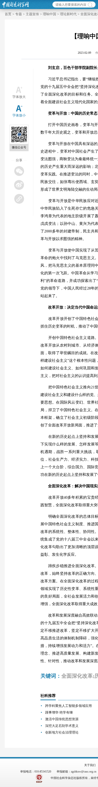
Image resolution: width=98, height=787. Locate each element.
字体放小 (19, 115)
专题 (18, 14)
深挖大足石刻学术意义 (61, 726)
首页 (8, 14)
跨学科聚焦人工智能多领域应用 (68, 706)
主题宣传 (32, 14)
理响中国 (49, 14)
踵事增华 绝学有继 (59, 712)
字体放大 (19, 97)
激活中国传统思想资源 (61, 719)
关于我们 (90, 765)
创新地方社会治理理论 (61, 732)
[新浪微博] (19, 185)
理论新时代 (68, 14)
